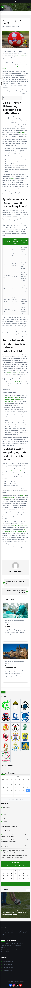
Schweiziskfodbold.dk (8, 973)
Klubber (5, 814)
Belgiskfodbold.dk (15, 571)
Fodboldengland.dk (7, 964)
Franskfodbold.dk (7, 970)
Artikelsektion (6, 807)
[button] (27, 890)
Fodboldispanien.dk (8, 967)
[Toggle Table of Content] (19, 98)
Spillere (5, 821)
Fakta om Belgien (6, 26)
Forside (3, 12)
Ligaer (4, 818)
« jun (3, 883)
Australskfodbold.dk (8, 961)
